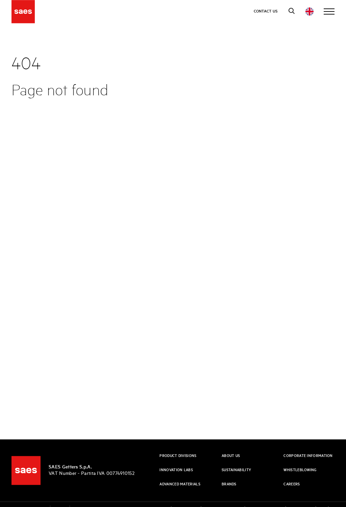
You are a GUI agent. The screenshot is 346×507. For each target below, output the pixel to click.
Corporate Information (307, 456)
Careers (291, 484)
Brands (229, 484)
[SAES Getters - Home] (26, 470)
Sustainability (236, 470)
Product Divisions (177, 456)
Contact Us (266, 11)
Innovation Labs (176, 470)
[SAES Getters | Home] (23, 11)
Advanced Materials (179, 484)
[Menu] (329, 11)
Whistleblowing (299, 470)
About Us (231, 456)
